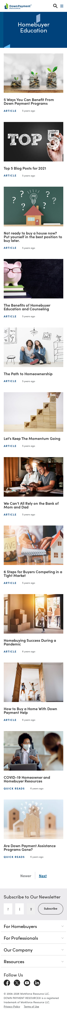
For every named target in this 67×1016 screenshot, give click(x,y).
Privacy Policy (12, 1006)
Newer (25, 875)
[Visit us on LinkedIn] (37, 982)
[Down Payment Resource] (18, 6)
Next (43, 875)
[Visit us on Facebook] (7, 982)
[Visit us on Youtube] (27, 982)
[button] (55, 6)
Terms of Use (31, 1006)
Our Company (18, 949)
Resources (14, 961)
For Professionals (21, 938)
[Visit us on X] (17, 982)
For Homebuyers (20, 926)
